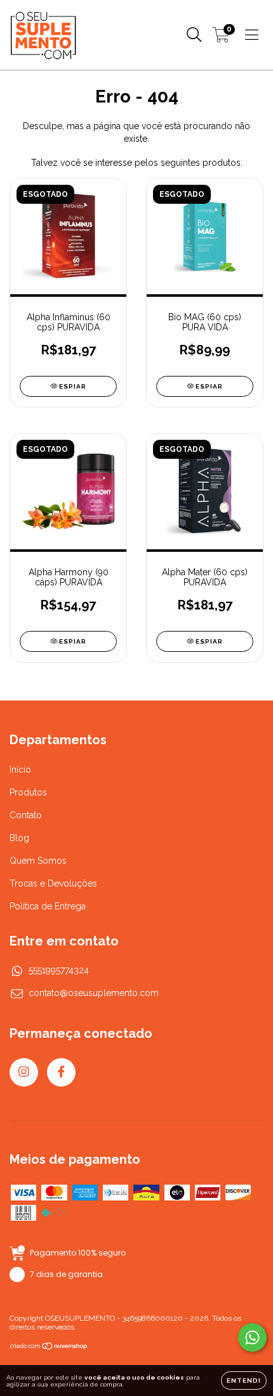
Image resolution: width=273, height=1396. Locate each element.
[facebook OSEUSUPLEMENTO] (61, 1072)
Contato (26, 815)
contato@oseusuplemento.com (94, 993)
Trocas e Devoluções (53, 883)
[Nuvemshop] (49, 1347)
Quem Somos (38, 861)
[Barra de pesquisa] (194, 35)
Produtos (28, 792)
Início (20, 769)
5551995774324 (59, 970)
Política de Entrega (48, 906)
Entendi (244, 1380)
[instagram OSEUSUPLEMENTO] (24, 1072)
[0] (221, 38)
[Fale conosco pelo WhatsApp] (252, 1337)
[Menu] (251, 35)
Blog (19, 838)
